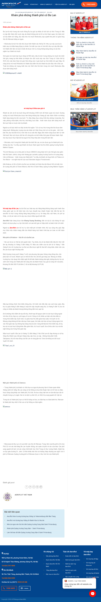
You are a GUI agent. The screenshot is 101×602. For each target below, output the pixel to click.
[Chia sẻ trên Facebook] (26, 487)
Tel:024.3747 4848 (8, 566)
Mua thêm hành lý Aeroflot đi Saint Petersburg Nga (86, 73)
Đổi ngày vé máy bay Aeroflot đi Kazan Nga (86, 58)
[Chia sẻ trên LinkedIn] (41, 487)
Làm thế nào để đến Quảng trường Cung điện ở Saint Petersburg (29, 532)
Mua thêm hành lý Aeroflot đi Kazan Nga (86, 52)
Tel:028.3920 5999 (8, 578)
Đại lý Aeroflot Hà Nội (53, 560)
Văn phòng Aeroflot (52, 556)
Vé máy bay (34, 4)
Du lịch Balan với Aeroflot (24, 12)
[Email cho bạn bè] (33, 487)
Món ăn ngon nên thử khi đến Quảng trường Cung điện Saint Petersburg (31, 524)
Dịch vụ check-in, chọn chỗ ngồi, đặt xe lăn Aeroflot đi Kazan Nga (85, 44)
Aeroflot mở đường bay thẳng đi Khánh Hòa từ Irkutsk (25, 520)
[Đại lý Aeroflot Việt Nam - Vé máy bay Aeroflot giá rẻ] (11, 4)
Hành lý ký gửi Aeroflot (72, 560)
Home (26, 4)
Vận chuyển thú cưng (72, 577)
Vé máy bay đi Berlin (92, 573)
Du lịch (72, 4)
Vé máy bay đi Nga (92, 559)
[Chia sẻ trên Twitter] (30, 487)
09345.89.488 (22, 582)
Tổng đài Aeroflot (52, 570)
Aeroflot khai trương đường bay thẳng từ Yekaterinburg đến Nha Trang (31, 516)
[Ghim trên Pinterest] (37, 487)
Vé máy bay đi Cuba (92, 577)
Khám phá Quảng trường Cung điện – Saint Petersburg (26, 528)
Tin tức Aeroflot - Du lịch (43, 12)
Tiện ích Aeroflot (61, 4)
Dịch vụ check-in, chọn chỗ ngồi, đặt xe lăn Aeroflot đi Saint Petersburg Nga (85, 66)
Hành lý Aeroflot (46, 4)
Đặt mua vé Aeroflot (52, 574)
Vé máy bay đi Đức (92, 569)
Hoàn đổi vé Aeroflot (72, 556)
